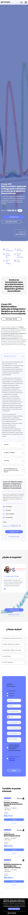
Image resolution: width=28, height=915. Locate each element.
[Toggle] (22, 356)
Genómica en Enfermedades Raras (12, 835)
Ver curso (14, 823)
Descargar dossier (11, 221)
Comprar (14, 819)
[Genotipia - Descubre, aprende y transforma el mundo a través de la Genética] (5, 2)
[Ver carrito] (21, 2)
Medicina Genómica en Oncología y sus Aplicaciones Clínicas (13, 866)
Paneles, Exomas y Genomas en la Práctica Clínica (13, 804)
